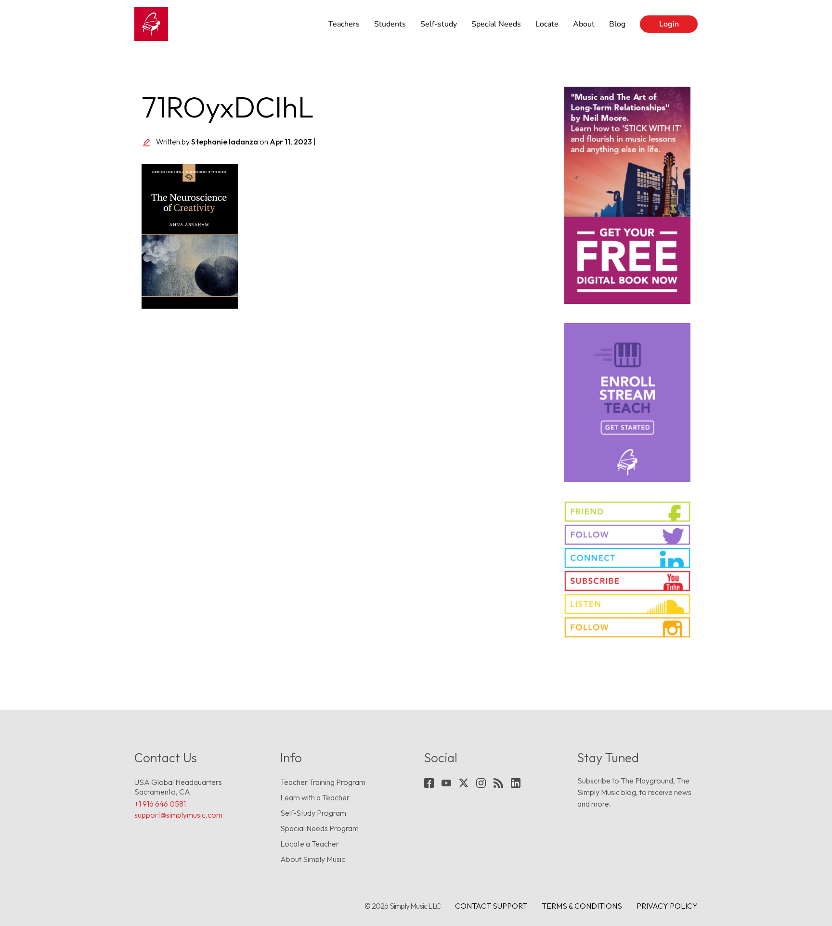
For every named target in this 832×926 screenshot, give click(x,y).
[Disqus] (346, 450)
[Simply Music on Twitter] (627, 534)
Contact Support (491, 906)
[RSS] (498, 783)
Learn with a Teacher (315, 797)
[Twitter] (463, 783)
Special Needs (496, 24)
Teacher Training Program (322, 782)
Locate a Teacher (309, 843)
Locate (547, 24)
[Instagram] (481, 783)
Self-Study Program (313, 813)
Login (669, 24)
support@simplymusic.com (178, 815)
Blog (617, 24)
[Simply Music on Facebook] (627, 511)
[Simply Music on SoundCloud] (627, 604)
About (584, 24)
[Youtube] (446, 783)
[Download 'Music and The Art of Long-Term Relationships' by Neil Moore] (627, 195)
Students (390, 24)
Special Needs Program (319, 828)
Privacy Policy (667, 906)
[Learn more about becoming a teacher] (627, 402)
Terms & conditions (582, 906)
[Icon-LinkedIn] (515, 783)
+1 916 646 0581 (160, 804)
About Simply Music (312, 859)
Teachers (344, 24)
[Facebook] (429, 783)
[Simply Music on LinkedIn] (627, 558)
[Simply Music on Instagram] (627, 627)
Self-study (438, 24)
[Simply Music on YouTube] (627, 581)
